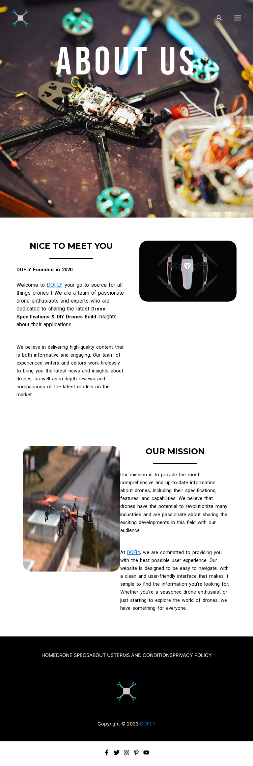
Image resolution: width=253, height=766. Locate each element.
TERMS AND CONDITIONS (143, 655)
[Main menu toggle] (237, 18)
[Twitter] (117, 752)
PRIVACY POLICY (192, 655)
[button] (219, 18)
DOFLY (54, 285)
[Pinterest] (136, 752)
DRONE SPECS (72, 655)
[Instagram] (126, 752)
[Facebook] (107, 752)
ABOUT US (101, 655)
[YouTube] (146, 752)
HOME (49, 655)
